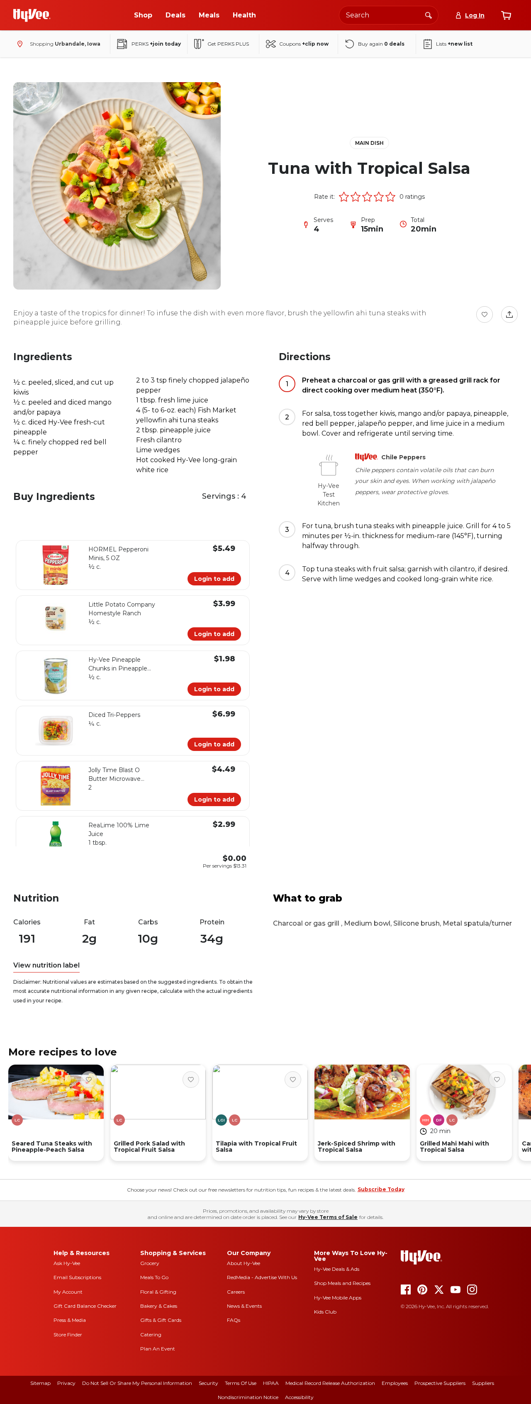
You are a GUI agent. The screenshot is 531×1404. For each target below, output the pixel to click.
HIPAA (271, 1383)
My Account (68, 1292)
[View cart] (506, 15)
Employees (395, 1383)
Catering (150, 1334)
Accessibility (299, 1397)
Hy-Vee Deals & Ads (336, 1269)
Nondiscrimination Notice (248, 1397)
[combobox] (388, 15)
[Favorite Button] (484, 314)
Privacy (66, 1383)
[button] (344, 197)
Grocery (149, 1263)
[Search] (428, 15)
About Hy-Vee (243, 1263)
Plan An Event (157, 1349)
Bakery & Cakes (158, 1306)
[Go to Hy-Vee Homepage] (32, 15)
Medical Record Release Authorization (330, 1383)
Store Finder (68, 1334)
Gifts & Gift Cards (160, 1320)
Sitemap (40, 1383)
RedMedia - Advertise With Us (262, 1277)
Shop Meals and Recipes (342, 1283)
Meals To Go (154, 1277)
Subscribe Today (381, 1189)
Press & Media (70, 1320)
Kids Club (325, 1312)
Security (208, 1383)
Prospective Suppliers (439, 1383)
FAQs (233, 1320)
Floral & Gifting (158, 1292)
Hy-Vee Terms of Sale (328, 1217)
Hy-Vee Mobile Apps (337, 1297)
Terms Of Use (240, 1383)
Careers (236, 1292)
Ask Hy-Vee (67, 1263)
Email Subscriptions (77, 1277)
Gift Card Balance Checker (85, 1306)
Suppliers (483, 1383)
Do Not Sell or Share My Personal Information (137, 1383)
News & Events (244, 1306)
